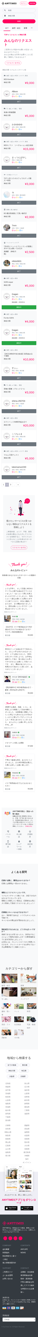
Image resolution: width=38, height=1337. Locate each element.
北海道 (7, 1083)
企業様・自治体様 (27, 1272)
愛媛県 (26, 1125)
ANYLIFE (24, 1249)
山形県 (7, 1100)
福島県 (7, 1103)
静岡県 (26, 1103)
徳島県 (7, 1152)
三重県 (26, 1110)
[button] (8, 834)
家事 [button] (25, 28)
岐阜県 (26, 1100)
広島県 (7, 1145)
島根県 (7, 1139)
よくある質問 (8, 1275)
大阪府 (11, 1076)
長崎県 (26, 1139)
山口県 (7, 1149)
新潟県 (7, 1120)
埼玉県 (23, 1071)
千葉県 (7, 1117)
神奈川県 (11, 1071)
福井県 (26, 1090)
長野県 (26, 1097)
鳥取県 (7, 1135)
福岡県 (26, 1132)
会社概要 (6, 1249)
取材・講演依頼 (26, 1279)
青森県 (7, 1087)
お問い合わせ (8, 1279)
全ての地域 (12, 1065)
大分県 (26, 1145)
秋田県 (7, 1097)
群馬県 (7, 1114)
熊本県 (26, 1142)
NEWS (23, 1253)
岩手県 (7, 1090)
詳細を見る (28, 826)
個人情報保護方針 (9, 1263)
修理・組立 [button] (16, 28)
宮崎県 (26, 1149)
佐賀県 (26, 1135)
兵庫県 (7, 1125)
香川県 (7, 1156)
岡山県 (7, 1142)
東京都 (24, 1065)
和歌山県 (8, 1132)
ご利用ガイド (8, 1272)
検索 (19, 21)
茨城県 (7, 1107)
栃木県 (7, 1110)
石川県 (26, 1087)
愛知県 (26, 1107)
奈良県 (7, 1129)
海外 (27, 1159)
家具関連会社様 (26, 1275)
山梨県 (26, 1093)
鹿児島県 (27, 1152)
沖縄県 (26, 1156)
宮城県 (7, 1093)
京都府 (23, 1076)
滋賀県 (26, 1114)
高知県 (26, 1129)
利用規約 (6, 1253)
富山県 (26, 1083)
